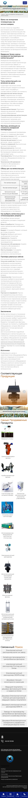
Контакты (24, 795)
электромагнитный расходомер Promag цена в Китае (14, 666)
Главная (3, 14)
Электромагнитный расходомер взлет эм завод (14, 651)
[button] (24, 391)
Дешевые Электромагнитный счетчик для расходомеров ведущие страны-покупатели (14, 698)
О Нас (17, 795)
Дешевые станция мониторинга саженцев (14, 681)
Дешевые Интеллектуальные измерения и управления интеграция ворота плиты (14, 723)
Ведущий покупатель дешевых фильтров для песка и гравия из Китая (14, 689)
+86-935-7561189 (9, 741)
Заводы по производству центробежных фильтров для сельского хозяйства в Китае (14, 714)
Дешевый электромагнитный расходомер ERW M (14, 706)
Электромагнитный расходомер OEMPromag (14, 674)
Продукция (10, 795)
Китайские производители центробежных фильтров (14, 658)
